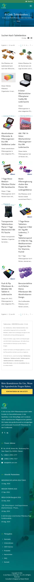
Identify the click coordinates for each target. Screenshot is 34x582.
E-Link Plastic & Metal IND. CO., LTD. (14, 575)
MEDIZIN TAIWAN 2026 (9, 489)
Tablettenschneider (15, 358)
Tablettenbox (6, 358)
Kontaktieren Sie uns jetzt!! (17, 391)
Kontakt (6, 562)
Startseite (7, 539)
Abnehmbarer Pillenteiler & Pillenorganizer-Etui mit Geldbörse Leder (8, 139)
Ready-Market (24, 579)
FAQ (5, 558)
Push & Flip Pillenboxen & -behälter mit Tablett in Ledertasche (7, 289)
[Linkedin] (7, 433)
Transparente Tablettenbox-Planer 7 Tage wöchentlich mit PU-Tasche (8, 227)
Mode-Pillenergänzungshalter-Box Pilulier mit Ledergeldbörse (25, 184)
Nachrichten (8, 554)
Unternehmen (8, 543)
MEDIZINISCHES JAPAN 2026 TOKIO (13, 480)
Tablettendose (26, 355)
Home (18, 21)
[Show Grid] (28, 38)
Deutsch (30, 1)
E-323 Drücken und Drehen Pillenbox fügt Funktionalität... (16, 517)
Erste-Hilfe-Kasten (7, 363)
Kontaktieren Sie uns (24, 363)
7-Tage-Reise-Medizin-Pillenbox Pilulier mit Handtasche (8, 183)
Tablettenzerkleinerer (8, 360)
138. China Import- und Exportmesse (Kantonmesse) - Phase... (14, 506)
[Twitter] (4, 433)
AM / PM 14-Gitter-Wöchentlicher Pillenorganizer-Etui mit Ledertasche (25, 140)
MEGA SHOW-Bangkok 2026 (11, 497)
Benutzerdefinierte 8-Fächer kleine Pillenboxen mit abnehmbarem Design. (25, 290)
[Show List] (31, 38)
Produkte (7, 550)
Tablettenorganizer (25, 358)
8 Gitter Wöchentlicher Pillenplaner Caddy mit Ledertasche (24, 96)
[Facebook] (2, 433)
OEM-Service (8, 547)
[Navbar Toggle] (31, 6)
